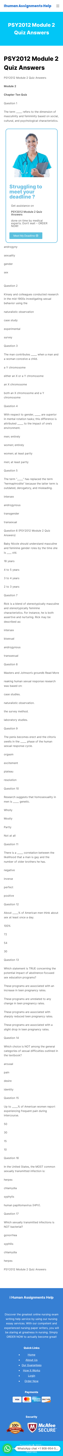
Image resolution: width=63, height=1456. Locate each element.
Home (31, 1354)
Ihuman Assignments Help (27, 6)
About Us (31, 1360)
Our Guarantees (31, 1365)
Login (31, 1375)
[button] (25, 235)
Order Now (31, 1381)
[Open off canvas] (57, 5)
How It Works (31, 1370)
